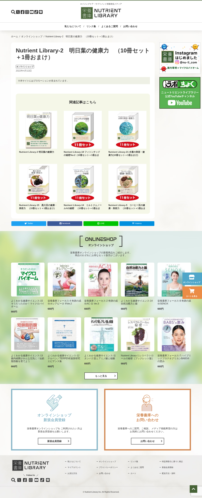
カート (133, 473)
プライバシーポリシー (108, 467)
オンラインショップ (191, 282)
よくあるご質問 (109, 26)
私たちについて (73, 26)
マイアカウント (74, 467)
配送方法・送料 (168, 473)
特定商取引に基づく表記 (172, 461)
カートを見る (191, 296)
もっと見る (101, 376)
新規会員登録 (54, 441)
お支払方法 (72, 473)
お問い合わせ (130, 26)
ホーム (14, 36)
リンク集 (91, 26)
